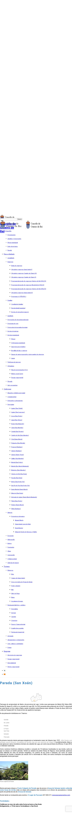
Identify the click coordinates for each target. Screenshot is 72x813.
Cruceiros (14, 620)
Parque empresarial (17, 377)
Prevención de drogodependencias (18, 319)
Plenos (13, 339)
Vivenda (10, 381)
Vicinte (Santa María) (17, 505)
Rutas (12, 597)
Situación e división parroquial (16, 393)
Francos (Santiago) (16, 447)
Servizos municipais (13, 335)
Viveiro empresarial (13, 667)
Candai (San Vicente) (17, 431)
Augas (13, 358)
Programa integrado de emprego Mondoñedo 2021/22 (27, 285)
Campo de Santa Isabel (18, 578)
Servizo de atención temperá (20, 312)
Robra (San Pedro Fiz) (18, 481)
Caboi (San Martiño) (17, 427)
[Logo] (13, 228)
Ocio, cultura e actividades (15, 643)
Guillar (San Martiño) (17, 458)
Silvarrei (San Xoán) (17, 493)
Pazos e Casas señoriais (18, 624)
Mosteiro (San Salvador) (18, 470)
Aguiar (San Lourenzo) (18, 412)
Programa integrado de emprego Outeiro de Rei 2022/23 (28, 281)
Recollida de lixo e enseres (19, 350)
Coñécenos (7, 389)
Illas (12, 589)
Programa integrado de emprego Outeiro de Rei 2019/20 (28, 289)
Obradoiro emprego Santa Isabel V (21, 269)
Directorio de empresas (15, 655)
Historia (10, 512)
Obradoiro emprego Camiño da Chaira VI (23, 277)
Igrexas (13, 613)
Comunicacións (12, 397)
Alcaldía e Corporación (14, 239)
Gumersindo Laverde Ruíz (23, 524)
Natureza (10, 570)
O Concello (7, 231)
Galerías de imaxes (13, 562)
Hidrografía (11, 539)
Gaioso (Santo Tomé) (17, 454)
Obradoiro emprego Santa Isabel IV (22, 292)
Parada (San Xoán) (16, 478)
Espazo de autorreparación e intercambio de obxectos (27, 354)
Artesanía (10, 636)
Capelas (13, 616)
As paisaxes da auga (17, 601)
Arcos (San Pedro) (16, 416)
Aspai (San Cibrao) (16, 420)
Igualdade (10, 316)
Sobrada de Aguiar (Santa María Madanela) (24, 497)
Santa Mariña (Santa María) (19, 489)
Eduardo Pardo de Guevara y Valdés (26, 532)
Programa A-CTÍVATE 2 (18, 296)
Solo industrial (12, 663)
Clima (9, 551)
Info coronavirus (12, 385)
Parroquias (11, 404)
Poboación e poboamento (15, 400)
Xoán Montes (19, 528)
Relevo (10, 543)
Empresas (7, 651)
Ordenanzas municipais (18, 343)
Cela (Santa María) (16, 439)
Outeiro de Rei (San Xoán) (19, 474)
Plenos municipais (13, 242)
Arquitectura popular (17, 628)
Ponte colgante (15, 586)
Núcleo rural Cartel (17, 373)
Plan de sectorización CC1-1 (19, 370)
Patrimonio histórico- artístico (16, 605)
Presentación (11, 235)
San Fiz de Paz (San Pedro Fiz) (20, 485)
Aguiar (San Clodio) (17, 408)
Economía (11, 535)
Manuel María (19, 520)
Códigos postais (12, 559)
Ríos (12, 574)
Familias (10, 300)
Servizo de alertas (13, 331)
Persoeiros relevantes (17, 516)
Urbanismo (11, 366)
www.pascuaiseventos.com (61, 795)
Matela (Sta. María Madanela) (20, 466)
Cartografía (11, 555)
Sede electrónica (13, 246)
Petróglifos (14, 609)
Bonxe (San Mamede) (17, 424)
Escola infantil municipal (18, 308)
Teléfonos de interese (14, 362)
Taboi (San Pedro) (16, 501)
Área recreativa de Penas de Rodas (21, 582)
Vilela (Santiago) (16, 508)
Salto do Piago (15, 593)
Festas (9, 647)
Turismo (7, 566)
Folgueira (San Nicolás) (18, 443)
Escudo (10, 250)
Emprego (10, 262)
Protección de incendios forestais (17, 327)
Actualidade (11, 258)
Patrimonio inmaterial (17, 632)
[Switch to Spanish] (4, 674)
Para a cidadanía (9, 254)
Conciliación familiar (17, 304)
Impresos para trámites (18, 346)
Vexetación (11, 547)
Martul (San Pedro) (17, 462)
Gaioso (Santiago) (16, 451)
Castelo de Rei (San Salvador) (20, 435)
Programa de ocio (13, 323)
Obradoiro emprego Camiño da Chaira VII (24, 273)
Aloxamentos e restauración (16, 640)
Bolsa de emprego (16, 265)
